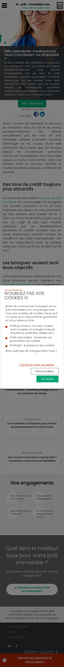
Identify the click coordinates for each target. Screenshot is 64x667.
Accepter (47, 379)
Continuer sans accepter (36, 365)
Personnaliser (45, 371)
